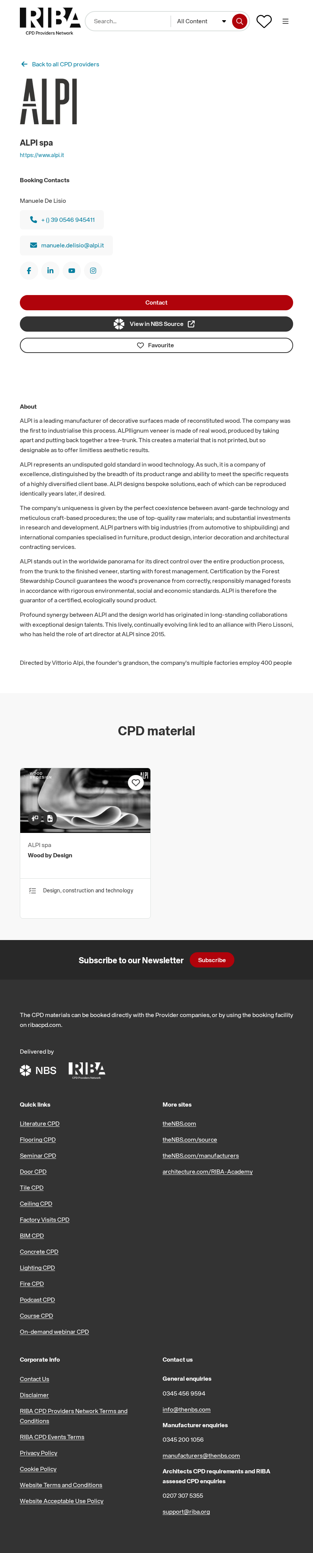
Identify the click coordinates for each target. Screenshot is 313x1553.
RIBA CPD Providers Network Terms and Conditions (73, 1416)
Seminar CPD (38, 1155)
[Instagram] (93, 271)
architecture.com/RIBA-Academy (208, 1171)
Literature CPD (40, 1123)
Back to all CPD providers (65, 64)
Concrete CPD (39, 1251)
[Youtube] (72, 271)
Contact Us (34, 1379)
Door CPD (33, 1171)
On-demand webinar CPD (54, 1331)
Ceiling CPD (36, 1203)
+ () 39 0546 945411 (68, 219)
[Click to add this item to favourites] (136, 782)
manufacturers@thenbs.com (201, 1455)
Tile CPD (32, 1187)
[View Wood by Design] (85, 830)
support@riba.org (186, 1511)
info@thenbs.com (187, 1409)
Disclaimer (34, 1395)
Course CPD (36, 1315)
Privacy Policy (38, 1452)
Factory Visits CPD (44, 1219)
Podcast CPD (37, 1299)
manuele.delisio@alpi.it (72, 245)
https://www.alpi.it (42, 155)
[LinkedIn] (50, 271)
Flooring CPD (38, 1139)
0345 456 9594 (184, 1393)
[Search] (239, 21)
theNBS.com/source (190, 1139)
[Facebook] (29, 271)
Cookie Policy (38, 1468)
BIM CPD (32, 1235)
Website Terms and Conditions (61, 1484)
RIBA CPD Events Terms (52, 1436)
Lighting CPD (37, 1267)
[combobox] (201, 21)
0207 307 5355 (183, 1495)
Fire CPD (32, 1283)
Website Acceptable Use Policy (61, 1500)
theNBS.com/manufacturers (201, 1155)
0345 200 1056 (183, 1439)
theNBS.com (179, 1123)
